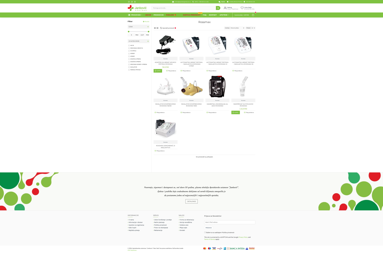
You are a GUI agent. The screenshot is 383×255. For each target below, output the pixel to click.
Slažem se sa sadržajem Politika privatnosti (220, 232)
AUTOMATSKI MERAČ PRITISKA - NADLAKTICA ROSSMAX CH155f (191, 64)
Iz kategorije (134, 41)
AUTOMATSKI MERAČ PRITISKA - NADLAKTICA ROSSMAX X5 (243, 63)
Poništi (147, 21)
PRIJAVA (209, 228)
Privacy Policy (243, 237)
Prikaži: (248, 28)
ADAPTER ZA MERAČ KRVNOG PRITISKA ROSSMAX (165, 63)
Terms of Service (209, 239)
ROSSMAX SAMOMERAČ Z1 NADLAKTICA (165, 146)
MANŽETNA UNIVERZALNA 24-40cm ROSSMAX (217, 105)
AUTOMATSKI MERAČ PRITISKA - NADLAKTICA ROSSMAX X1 (217, 63)
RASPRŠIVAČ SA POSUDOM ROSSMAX (243, 105)
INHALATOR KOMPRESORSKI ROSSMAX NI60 (191, 105)
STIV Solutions (132, 250)
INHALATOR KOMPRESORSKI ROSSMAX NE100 (165, 105)
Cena (131, 27)
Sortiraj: (227, 28)
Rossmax (165, 58)
